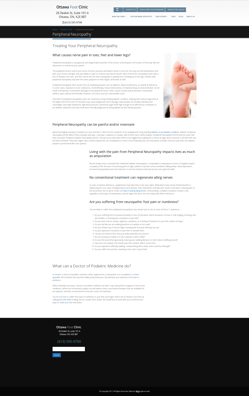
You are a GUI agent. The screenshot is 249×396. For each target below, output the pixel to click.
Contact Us (131, 10)
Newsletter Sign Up (176, 10)
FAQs (173, 16)
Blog (181, 16)
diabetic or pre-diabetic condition (165, 132)
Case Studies (160, 16)
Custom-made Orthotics (141, 16)
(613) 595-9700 (73, 22)
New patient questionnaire (152, 10)
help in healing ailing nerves (134, 190)
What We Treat (118, 16)
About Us (191, 16)
